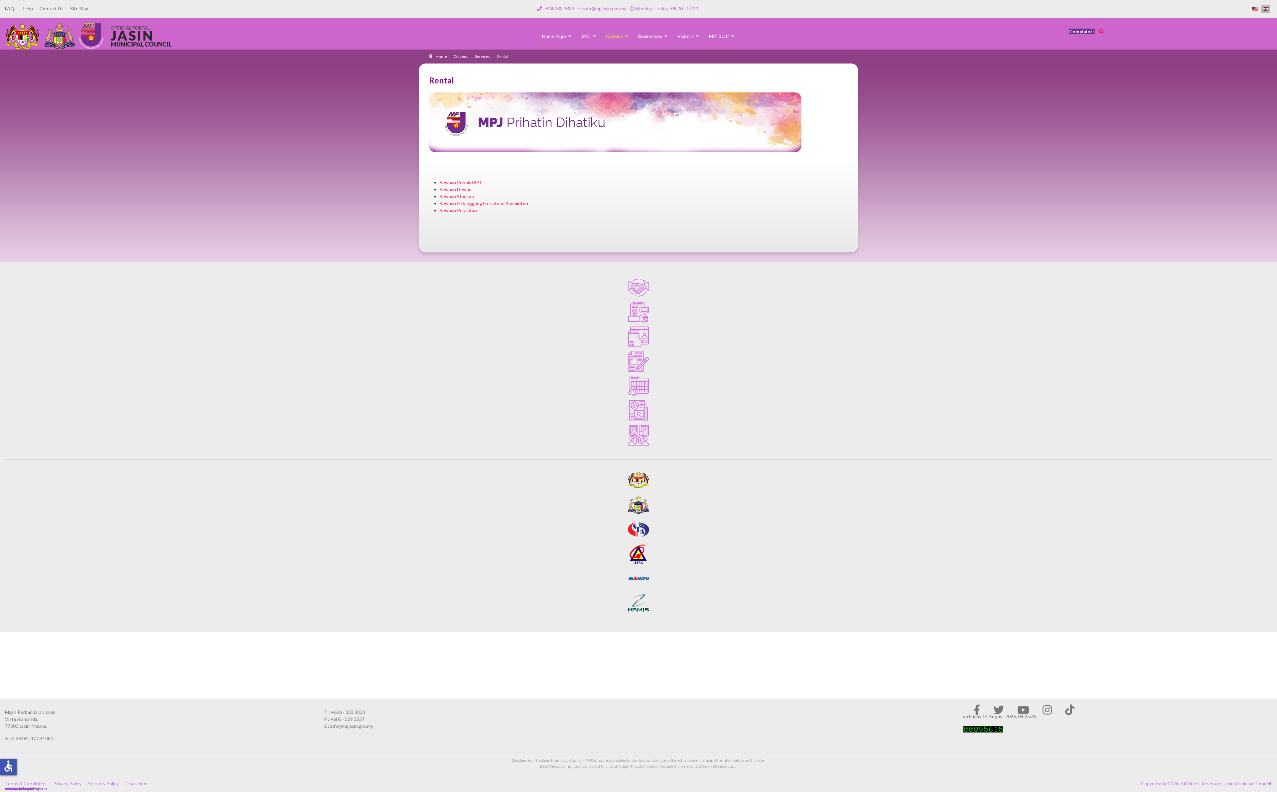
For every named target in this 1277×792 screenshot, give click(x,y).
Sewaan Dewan (456, 189)
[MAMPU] (638, 578)
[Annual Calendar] (638, 386)
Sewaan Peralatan (458, 210)
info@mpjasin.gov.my (604, 8)
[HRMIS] (638, 603)
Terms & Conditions (26, 783)
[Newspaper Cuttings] (638, 410)
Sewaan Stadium (457, 196)
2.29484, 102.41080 (32, 738)
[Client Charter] (638, 287)
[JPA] (638, 554)
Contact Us (52, 8)
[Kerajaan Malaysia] (638, 480)
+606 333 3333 (558, 8)
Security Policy (103, 783)
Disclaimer (136, 783)
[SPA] (638, 529)
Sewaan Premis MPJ (460, 182)
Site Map (79, 8)
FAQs (11, 8)
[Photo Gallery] (638, 435)
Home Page (554, 36)
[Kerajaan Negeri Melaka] (638, 504)
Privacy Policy (67, 783)
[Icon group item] (976, 709)
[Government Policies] (638, 312)
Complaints (1082, 31)
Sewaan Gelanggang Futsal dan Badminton (484, 203)
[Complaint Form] (638, 361)
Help (28, 8)
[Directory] (638, 336)
